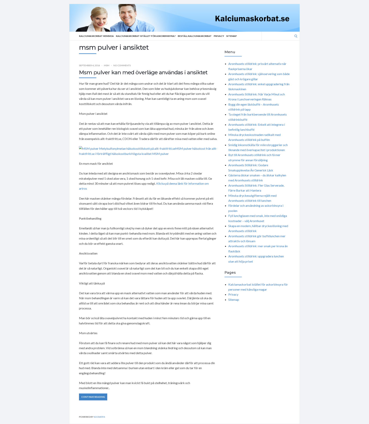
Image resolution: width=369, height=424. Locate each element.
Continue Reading (93, 396)
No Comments (122, 65)
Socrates (99, 416)
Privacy (219, 36)
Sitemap (231, 36)
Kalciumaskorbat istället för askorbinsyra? (146, 36)
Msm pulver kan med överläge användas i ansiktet (143, 72)
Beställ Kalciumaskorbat (195, 36)
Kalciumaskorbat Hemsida (96, 36)
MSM (106, 65)
